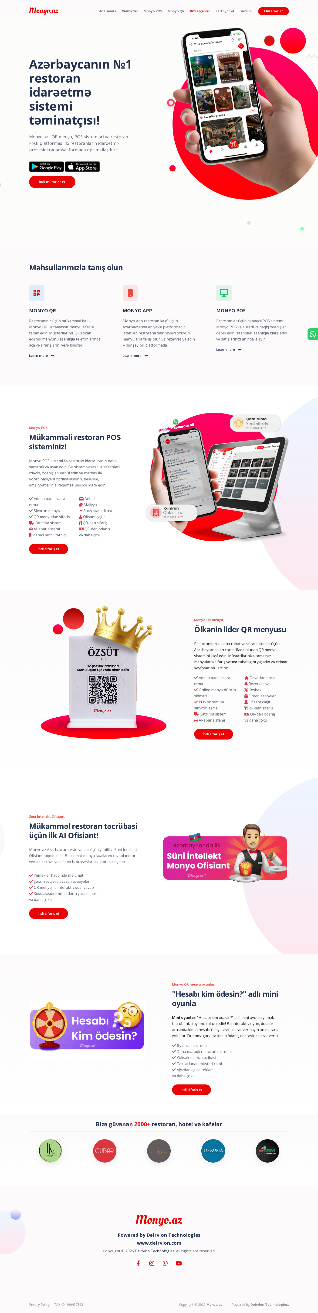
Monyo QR (176, 11)
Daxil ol (246, 11)
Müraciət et (273, 11)
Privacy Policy (39, 1304)
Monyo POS (153, 11)
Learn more (39, 355)
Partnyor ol (225, 11)
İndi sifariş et (48, 549)
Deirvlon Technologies (173, 1235)
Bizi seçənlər (200, 11)
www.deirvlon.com (159, 1243)
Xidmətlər (130, 11)
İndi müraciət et (52, 182)
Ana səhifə (107, 11)
